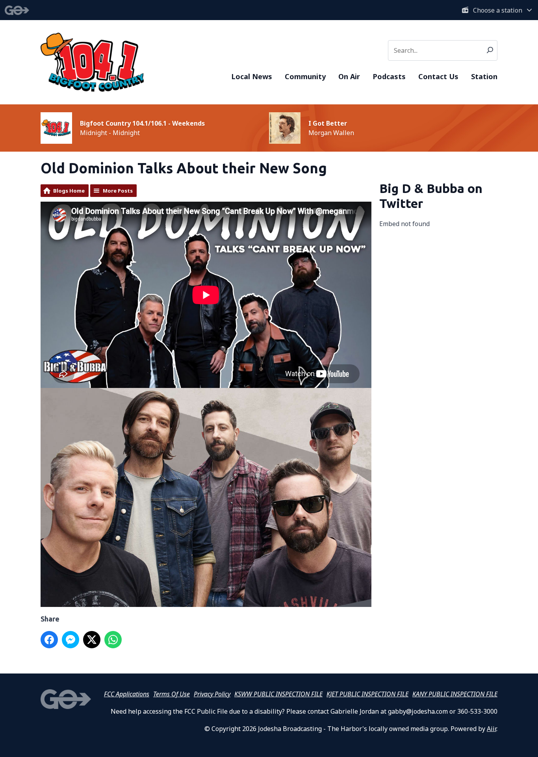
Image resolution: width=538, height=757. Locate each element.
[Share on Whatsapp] (113, 639)
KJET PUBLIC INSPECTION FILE (367, 694)
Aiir (491, 728)
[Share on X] (91, 639)
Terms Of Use (171, 694)
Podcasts (389, 76)
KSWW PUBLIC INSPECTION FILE (278, 694)
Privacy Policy (212, 694)
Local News (251, 76)
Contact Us (438, 76)
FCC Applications (126, 694)
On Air (349, 76)
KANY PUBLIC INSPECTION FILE (454, 694)
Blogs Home (69, 190)
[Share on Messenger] (70, 639)
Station (484, 76)
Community (305, 76)
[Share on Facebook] (49, 639)
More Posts (118, 190)
